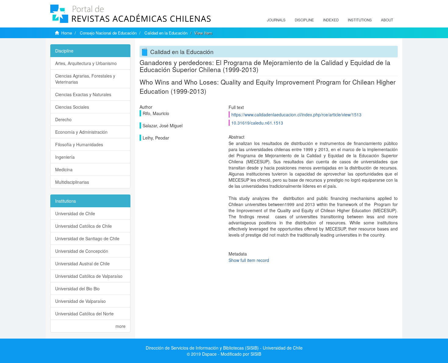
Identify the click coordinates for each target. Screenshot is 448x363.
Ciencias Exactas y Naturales (83, 94)
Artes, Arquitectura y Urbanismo (86, 63)
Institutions (360, 19)
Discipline (304, 19)
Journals (276, 19)
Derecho (63, 119)
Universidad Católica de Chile (83, 226)
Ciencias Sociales (72, 107)
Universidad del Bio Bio (77, 288)
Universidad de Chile (75, 213)
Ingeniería (65, 157)
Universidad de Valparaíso (80, 301)
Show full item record (249, 260)
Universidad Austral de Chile (82, 263)
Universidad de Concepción (81, 251)
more (121, 326)
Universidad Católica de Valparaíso (89, 276)
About (387, 19)
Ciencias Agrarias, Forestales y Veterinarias (85, 79)
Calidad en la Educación (165, 33)
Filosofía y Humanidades (79, 144)
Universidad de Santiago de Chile (87, 238)
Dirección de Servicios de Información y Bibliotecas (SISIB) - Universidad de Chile (224, 348)
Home (66, 33)
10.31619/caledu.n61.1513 (257, 123)
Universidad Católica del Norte (84, 313)
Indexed (331, 19)
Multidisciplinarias (72, 182)
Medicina (64, 169)
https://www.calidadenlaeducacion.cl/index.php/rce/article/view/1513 (296, 114)
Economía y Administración (81, 132)
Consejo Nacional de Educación (108, 33)
